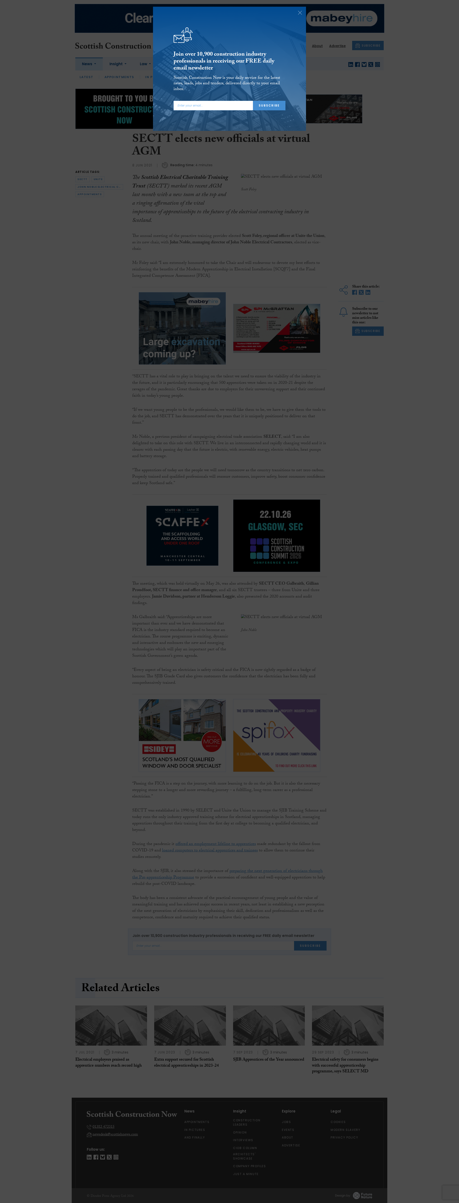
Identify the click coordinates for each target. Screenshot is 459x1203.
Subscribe (269, 105)
